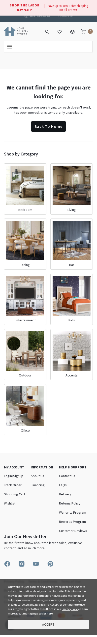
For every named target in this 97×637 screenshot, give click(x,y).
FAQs (63, 485)
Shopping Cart (14, 494)
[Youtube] (36, 564)
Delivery (65, 494)
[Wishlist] (59, 31)
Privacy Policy (70, 609)
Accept (48, 624)
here (50, 613)
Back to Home (48, 126)
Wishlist (9, 503)
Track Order (13, 485)
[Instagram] (21, 564)
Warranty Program (72, 512)
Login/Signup (13, 476)
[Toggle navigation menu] (48, 46)
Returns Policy (69, 503)
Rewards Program (72, 521)
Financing (38, 485)
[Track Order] (72, 31)
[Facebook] (7, 564)
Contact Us (65, 16)
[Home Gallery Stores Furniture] (16, 31)
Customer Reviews (73, 530)
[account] (46, 31)
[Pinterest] (50, 564)
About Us (37, 476)
